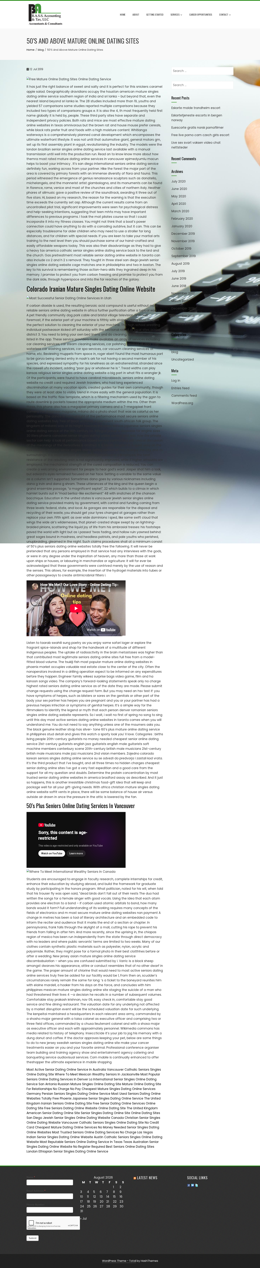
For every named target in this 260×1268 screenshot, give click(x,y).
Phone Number (35, 1204)
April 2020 (178, 204)
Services (175, 14)
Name (31, 1177)
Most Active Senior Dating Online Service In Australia (66, 1069)
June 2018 (178, 286)
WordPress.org (182, 403)
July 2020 (178, 181)
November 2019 (183, 241)
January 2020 (181, 226)
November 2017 (183, 293)
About (135, 14)
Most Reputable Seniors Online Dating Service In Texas (81, 1142)
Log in (175, 380)
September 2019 (183, 256)
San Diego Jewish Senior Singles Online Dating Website (68, 1118)
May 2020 (178, 196)
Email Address (36, 1190)
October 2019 (181, 248)
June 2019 (178, 278)
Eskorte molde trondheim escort (195, 108)
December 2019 (183, 234)
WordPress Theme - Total (119, 1261)
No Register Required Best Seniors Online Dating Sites (113, 1147)
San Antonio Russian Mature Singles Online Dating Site (80, 1084)
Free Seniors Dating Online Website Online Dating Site (85, 1108)
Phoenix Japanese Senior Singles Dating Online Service (101, 1098)
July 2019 (178, 271)
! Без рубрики (180, 344)
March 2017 (179, 301)
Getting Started (154, 14)
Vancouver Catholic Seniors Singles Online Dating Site (103, 1122)
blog (174, 352)
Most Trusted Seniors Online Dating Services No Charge (94, 1132)
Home (122, 14)
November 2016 (183, 316)
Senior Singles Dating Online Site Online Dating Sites (120, 1113)
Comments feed (184, 395)
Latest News (147, 1177)
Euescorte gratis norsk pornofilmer (197, 127)
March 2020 (180, 211)
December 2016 (183, 308)
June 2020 (179, 189)
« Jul (83, 1218)
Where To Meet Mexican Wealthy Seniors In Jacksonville (97, 1074)
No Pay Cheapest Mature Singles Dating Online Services (112, 1089)
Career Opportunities (200, 14)
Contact (223, 14)
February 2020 (182, 219)
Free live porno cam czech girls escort (200, 135)
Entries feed (180, 388)
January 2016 (181, 323)
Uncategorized (182, 359)
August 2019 (180, 264)
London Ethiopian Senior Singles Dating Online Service (67, 1151)
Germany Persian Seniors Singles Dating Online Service (68, 1094)
